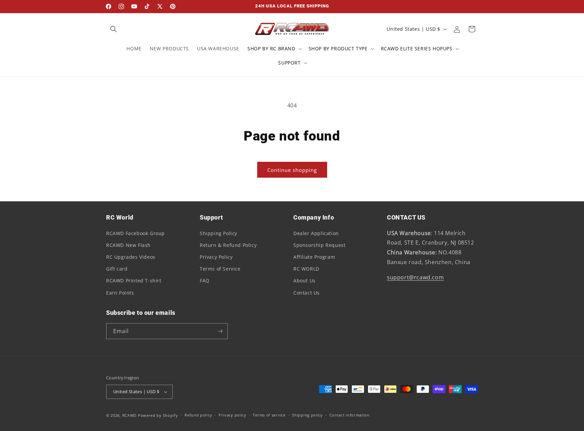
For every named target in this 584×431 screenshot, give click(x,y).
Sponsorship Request (319, 245)
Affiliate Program (314, 257)
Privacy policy (232, 414)
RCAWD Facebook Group (135, 233)
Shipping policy (307, 414)
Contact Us (306, 292)
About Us (304, 280)
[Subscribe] (220, 331)
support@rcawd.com (415, 277)
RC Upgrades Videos (130, 257)
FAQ (205, 280)
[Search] (113, 29)
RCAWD (129, 415)
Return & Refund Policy (228, 245)
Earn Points (120, 292)
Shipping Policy (218, 233)
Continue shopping (292, 170)
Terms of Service (220, 268)
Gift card (116, 268)
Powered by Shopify (158, 415)
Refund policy (198, 414)
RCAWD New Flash (128, 245)
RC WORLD (306, 268)
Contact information (350, 414)
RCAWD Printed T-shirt (134, 280)
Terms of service (269, 414)
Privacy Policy (216, 257)
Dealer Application (316, 233)
